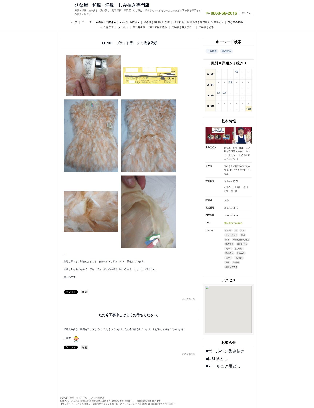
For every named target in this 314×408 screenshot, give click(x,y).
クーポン (123, 27)
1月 (218, 92)
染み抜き (226, 51)
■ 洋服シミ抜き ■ (106, 22)
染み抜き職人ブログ (183, 27)
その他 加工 (107, 27)
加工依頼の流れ (158, 27)
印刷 (84, 292)
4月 (236, 71)
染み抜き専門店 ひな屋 (157, 22)
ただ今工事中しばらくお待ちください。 (129, 315)
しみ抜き (212, 51)
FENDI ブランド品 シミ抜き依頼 (129, 43)
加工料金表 (138, 27)
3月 (230, 82)
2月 (224, 92)
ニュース (87, 22)
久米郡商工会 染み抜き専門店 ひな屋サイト (198, 22)
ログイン (246, 12)
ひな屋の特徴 (235, 22)
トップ (73, 22)
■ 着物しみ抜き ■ (129, 22)
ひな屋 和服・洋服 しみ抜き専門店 (112, 4)
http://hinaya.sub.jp (233, 222)
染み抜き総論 (206, 27)
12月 (248, 108)
